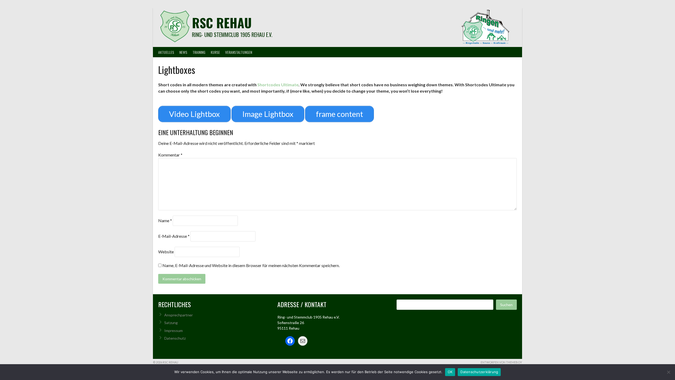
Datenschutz (175, 338)
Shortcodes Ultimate (277, 84)
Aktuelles (166, 52)
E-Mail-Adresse (174, 236)
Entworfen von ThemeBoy (501, 362)
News (183, 52)
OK (450, 372)
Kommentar (170, 154)
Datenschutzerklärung (479, 372)
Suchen (506, 304)
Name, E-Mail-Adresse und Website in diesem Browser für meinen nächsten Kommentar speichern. (251, 265)
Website (166, 251)
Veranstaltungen (238, 52)
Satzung (171, 322)
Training (198, 52)
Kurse (215, 52)
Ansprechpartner (178, 315)
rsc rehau (222, 22)
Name (165, 220)
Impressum (173, 330)
